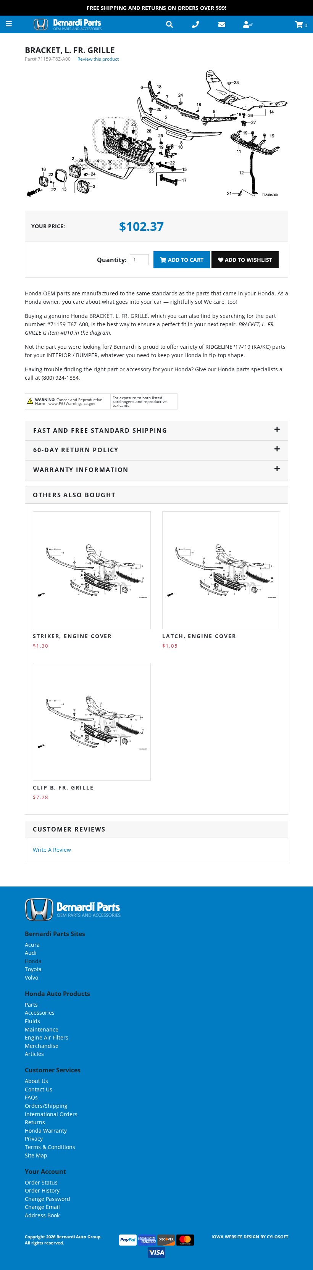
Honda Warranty (46, 1130)
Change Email (42, 1206)
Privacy (34, 1138)
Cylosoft (277, 1236)
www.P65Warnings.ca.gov (71, 403)
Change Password (47, 1198)
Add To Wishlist (247, 259)
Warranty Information (81, 470)
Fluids (32, 1021)
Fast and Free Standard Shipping (100, 430)
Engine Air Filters (46, 1037)
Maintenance (41, 1029)
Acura (32, 944)
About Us (36, 1081)
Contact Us (38, 1089)
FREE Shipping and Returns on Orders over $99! (156, 7)
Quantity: (112, 260)
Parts (31, 1004)
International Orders (51, 1114)
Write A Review (52, 849)
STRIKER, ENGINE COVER (72, 636)
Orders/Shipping (46, 1105)
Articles (34, 1053)
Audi (31, 952)
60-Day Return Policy (76, 450)
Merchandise (41, 1045)
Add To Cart (184, 259)
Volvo (31, 977)
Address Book (42, 1215)
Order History (42, 1190)
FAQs (31, 1097)
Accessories (40, 1012)
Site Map (36, 1155)
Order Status (41, 1182)
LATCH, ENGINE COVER (199, 636)
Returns (35, 1122)
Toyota (33, 969)
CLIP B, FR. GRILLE (63, 787)
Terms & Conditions (50, 1147)
